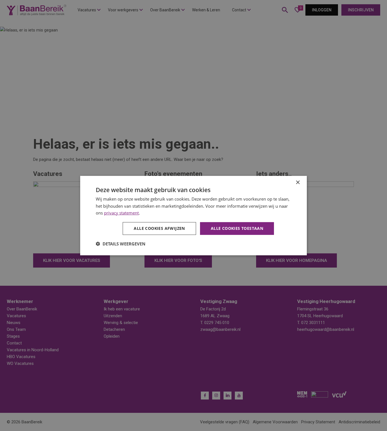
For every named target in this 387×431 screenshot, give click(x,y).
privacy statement (121, 213)
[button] (120, 244)
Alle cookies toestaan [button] (237, 228)
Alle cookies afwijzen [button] (159, 228)
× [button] (297, 182)
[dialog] (193, 215)
